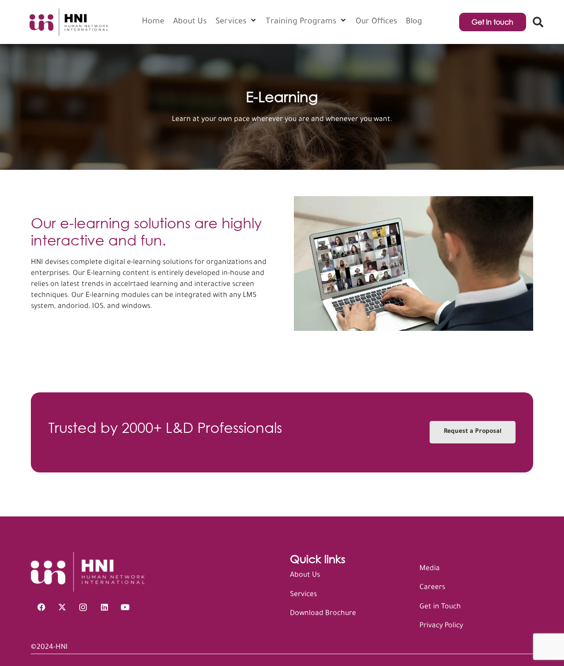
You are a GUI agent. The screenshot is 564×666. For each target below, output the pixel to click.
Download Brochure (323, 614)
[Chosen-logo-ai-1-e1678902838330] (68, 22)
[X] (62, 607)
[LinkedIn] (104, 607)
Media (429, 569)
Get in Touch (440, 607)
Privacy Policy (441, 626)
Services (303, 595)
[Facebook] (41, 607)
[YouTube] (125, 607)
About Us (305, 575)
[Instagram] (83, 607)
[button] (537, 22)
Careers (432, 588)
